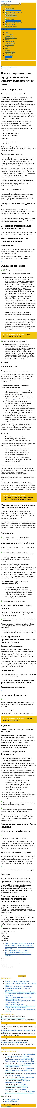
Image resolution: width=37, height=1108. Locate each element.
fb (4, 5)
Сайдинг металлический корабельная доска (16, 1085)
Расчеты (7, 39)
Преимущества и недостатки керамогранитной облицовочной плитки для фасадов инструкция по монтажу (20, 1005)
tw (7, 5)
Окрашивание (9, 45)
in (8, 5)
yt (3, 5)
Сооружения (9, 36)
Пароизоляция (9, 41)
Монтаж (7, 46)
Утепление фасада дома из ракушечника (18, 986)
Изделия (7, 50)
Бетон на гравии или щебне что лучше (14, 1042)
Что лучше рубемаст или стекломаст (17, 950)
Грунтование (9, 53)
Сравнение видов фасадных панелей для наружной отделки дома (18, 998)
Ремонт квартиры (11, 38)
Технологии (9, 34)
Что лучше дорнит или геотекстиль (13, 1018)
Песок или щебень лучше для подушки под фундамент (20, 1055)
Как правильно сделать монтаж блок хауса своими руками (20, 1092)
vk (10, 5)
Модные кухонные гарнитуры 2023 (17, 981)
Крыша (7, 48)
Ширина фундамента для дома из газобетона (20, 992)
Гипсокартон (9, 55)
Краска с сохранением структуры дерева (16, 1088)
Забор (7, 32)
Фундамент (8, 57)
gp (5, 5)
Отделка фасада (10, 43)
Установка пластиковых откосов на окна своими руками (19, 1078)
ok (1, 5)
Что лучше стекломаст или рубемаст (17, 952)
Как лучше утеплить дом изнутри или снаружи (20, 1074)
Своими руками (10, 52)
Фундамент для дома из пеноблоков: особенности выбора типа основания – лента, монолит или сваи (19, 1059)
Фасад (7, 59)
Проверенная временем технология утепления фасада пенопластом (19, 1070)
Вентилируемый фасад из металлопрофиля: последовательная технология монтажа (20, 1065)
